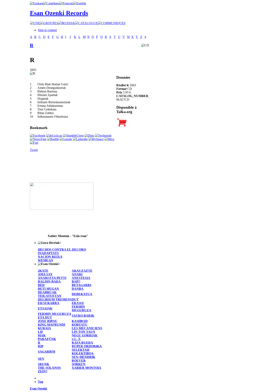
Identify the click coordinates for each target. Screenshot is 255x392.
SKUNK (43, 364)
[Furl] (34, 142)
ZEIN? (42, 371)
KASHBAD (80, 321)
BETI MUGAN (48, 288)
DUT (75, 299)
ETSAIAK (45, 308)
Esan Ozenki (38, 388)
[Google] (66, 139)
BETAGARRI (81, 285)
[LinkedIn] (80, 139)
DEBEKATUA (82, 294)
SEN (41, 358)
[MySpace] (96, 139)
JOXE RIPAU (47, 321)
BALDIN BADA (49, 281)
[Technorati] (103, 135)
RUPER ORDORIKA (87, 346)
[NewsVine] (38, 139)
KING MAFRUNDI (51, 324)
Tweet (34, 150)
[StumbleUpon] (73, 135)
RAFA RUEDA (82, 342)
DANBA (77, 288)
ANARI (77, 274)
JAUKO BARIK (83, 315)
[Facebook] (37, 135)
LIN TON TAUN (83, 331)
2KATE (43, 270)
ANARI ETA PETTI (52, 278)
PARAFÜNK (47, 339)
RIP (40, 346)
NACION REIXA (50, 256)
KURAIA (44, 328)
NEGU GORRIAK (84, 335)
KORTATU (79, 324)
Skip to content (47, 30)
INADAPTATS (48, 253)
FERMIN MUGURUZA (81, 308)
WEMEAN (45, 260)
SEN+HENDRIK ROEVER (83, 358)
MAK (42, 335)
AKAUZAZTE (82, 270)
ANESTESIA (81, 278)
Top (40, 381)
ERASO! (78, 303)
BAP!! (76, 281)
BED (41, 285)
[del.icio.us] (54, 135)
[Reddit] (53, 139)
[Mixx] (109, 139)
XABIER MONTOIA (86, 367)
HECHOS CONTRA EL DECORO (62, 249)
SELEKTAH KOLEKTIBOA (83, 351)
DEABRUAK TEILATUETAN (49, 294)
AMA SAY (45, 274)
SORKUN (78, 364)
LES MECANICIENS (87, 328)
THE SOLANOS (49, 367)
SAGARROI (46, 351)
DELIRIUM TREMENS (55, 299)
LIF (40, 331)
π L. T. (76, 339)
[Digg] (89, 135)
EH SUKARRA (48, 303)
